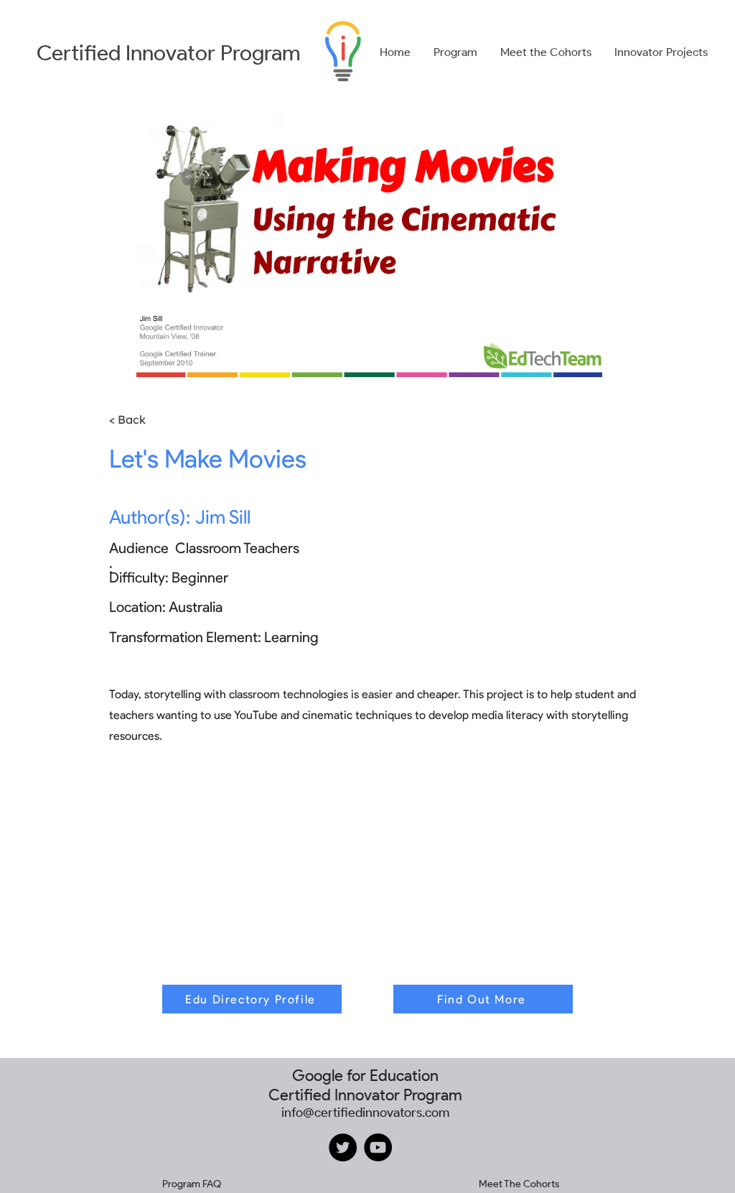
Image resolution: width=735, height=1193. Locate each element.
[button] (455, 52)
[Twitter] (343, 1147)
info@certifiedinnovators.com (365, 1112)
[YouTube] (378, 1147)
